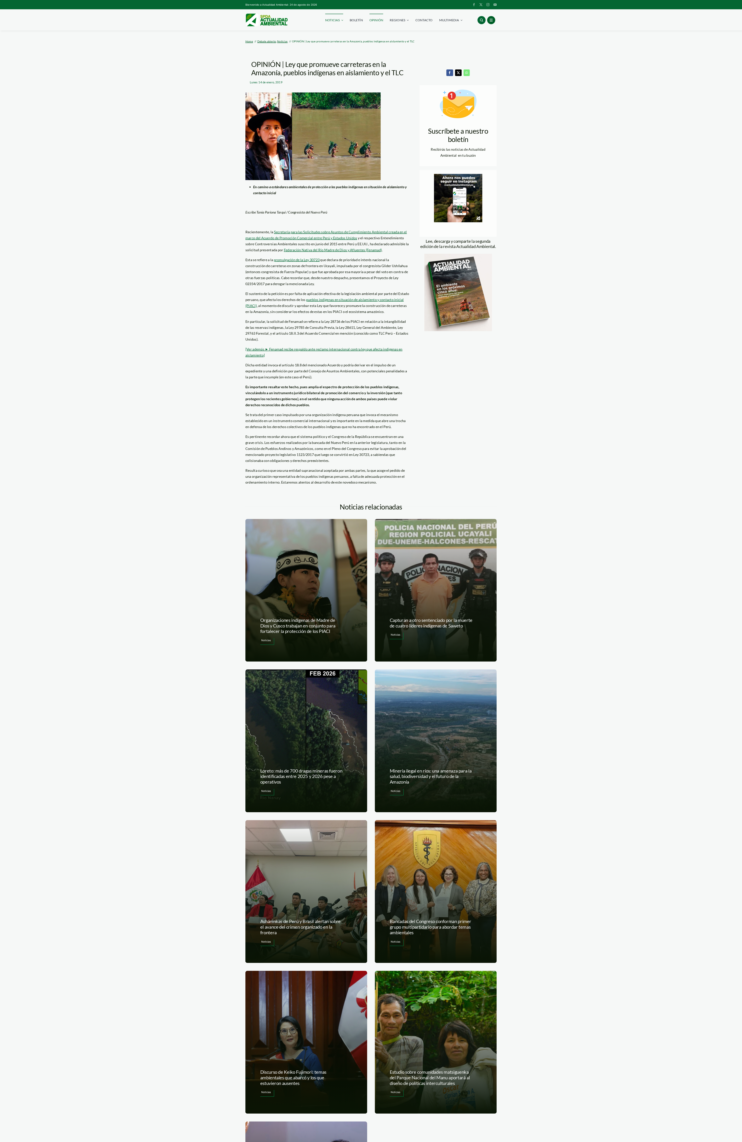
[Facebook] (449, 72)
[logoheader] (266, 15)
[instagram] (487, 4)
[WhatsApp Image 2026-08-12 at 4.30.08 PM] (458, 255)
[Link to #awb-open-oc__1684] (491, 20)
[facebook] (474, 4)
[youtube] (495, 4)
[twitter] (480, 4)
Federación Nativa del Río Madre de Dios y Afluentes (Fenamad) (333, 250)
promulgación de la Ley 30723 (297, 260)
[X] (458, 72)
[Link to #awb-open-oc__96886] (481, 20)
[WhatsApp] (467, 72)
